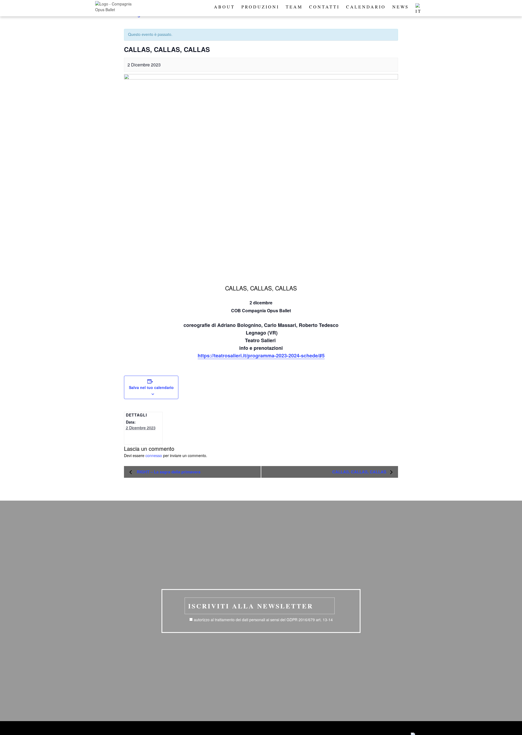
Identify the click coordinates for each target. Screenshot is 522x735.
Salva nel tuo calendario (151, 387)
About (224, 7)
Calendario (366, 7)
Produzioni (260, 7)
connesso (153, 455)
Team (294, 7)
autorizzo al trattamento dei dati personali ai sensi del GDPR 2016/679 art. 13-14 (263, 619)
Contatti (324, 7)
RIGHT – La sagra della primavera (167, 472)
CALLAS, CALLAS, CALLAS (359, 472)
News (400, 7)
